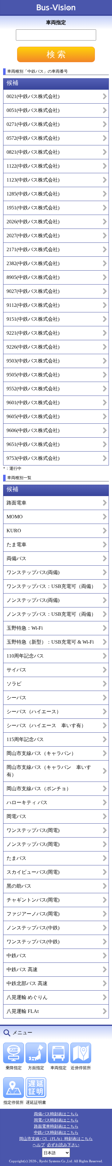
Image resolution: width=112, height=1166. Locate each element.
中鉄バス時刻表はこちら (56, 1132)
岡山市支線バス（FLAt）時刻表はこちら (56, 1138)
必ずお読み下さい (63, 1144)
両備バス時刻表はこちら (56, 1114)
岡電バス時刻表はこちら (56, 1120)
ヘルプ (39, 1144)
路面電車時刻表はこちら (56, 1126)
